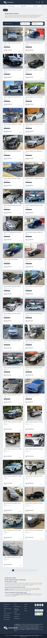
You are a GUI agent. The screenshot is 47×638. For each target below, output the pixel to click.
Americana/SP (11, 6)
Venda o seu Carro (7, 613)
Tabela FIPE (16, 616)
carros (29, 635)
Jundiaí (36, 628)
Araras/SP (35, 6)
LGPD (15, 604)
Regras (15, 612)
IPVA (25, 608)
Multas (25, 604)
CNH (25, 606)
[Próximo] (37, 570)
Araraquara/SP (23, 6)
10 (34, 570)
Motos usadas (6, 619)
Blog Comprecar (7, 617)
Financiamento (17, 614)
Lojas (5, 610)
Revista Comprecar (7, 608)
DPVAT (25, 610)
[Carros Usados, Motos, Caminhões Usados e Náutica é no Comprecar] (8, 2)
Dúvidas (5, 606)
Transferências (17, 618)
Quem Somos (6, 604)
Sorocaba (28, 628)
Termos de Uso (17, 606)
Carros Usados (6, 615)
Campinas (33, 628)
